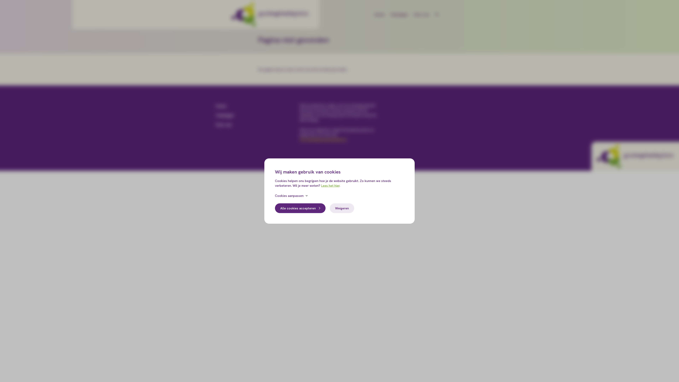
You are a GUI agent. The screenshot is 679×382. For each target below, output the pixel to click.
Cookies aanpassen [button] (289, 195)
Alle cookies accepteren (298, 208)
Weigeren (342, 208)
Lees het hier (330, 185)
